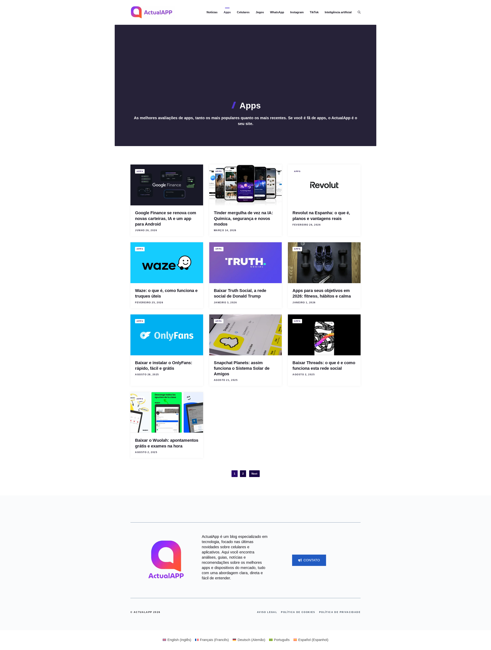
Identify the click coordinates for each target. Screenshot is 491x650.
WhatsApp (277, 12)
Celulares (243, 12)
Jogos (260, 12)
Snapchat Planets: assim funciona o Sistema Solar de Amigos (241, 368)
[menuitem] (177, 640)
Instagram (297, 12)
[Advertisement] (245, 72)
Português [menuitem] (282, 640)
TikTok (314, 12)
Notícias (212, 12)
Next (254, 473)
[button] (358, 12)
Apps (227, 12)
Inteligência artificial (338, 12)
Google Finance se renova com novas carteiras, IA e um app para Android (165, 218)
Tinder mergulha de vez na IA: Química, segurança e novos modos (243, 218)
